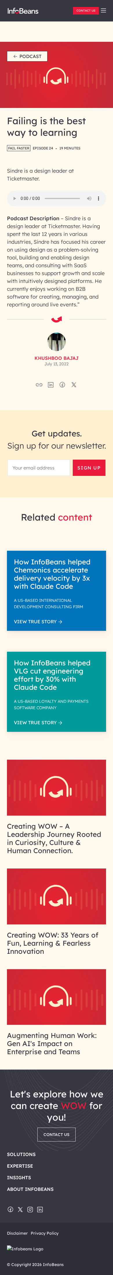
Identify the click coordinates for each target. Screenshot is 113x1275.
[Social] (50, 386)
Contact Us (85, 10)
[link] (103, 10)
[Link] (56, 814)
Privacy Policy (45, 1233)
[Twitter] (20, 1210)
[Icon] (103, 11)
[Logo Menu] (23, 13)
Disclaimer (17, 1233)
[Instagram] (30, 1210)
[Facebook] (10, 1210)
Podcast (30, 56)
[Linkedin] (40, 1210)
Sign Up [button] (89, 468)
